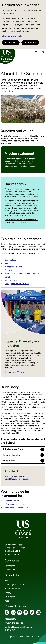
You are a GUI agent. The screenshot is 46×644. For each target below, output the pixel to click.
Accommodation (12, 588)
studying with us (12, 501)
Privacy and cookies (14, 623)
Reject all (11, 42)
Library (8, 593)
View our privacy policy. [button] (13, 36)
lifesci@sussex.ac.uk (19, 479)
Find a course (11, 580)
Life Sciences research (15, 504)
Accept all (30, 42)
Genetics (8, 277)
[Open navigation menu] (36, 52)
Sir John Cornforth (12, 455)
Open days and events (15, 584)
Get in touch (10, 565)
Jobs (7, 601)
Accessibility (10, 619)
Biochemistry (10, 260)
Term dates (10, 597)
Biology (8, 263)
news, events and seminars (16, 507)
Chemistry (9, 270)
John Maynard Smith (13, 449)
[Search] (43, 54)
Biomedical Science (13, 267)
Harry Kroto (9, 460)
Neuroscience (11, 280)
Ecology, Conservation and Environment (22, 273)
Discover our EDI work (15, 372)
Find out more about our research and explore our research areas (21, 221)
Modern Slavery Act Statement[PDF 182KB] (18, 628)
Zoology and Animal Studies (17, 284)
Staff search (10, 569)
